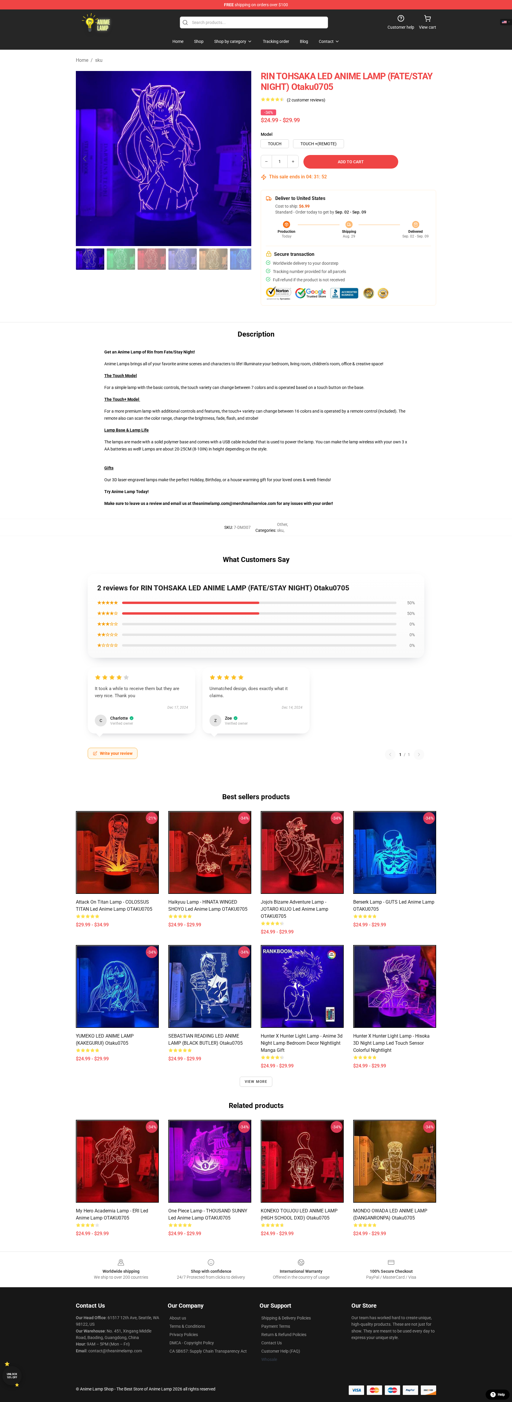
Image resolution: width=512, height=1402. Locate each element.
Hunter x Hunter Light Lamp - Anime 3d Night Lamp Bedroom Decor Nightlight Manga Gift (302, 1043)
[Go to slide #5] (213, 259)
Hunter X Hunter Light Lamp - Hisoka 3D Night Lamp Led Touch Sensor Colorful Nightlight (391, 1043)
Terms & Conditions (187, 1326)
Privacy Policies (183, 1334)
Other (282, 524)
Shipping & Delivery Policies (286, 1318)
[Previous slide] (85, 158)
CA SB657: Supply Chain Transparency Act (208, 1351)
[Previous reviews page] (390, 754)
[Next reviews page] (419, 754)
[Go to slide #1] (90, 259)
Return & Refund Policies (283, 1334)
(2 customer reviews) (306, 100)
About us (177, 1318)
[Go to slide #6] (244, 259)
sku (99, 60)
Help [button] (501, 1395)
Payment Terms (275, 1326)
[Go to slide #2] (121, 259)
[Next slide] (242, 158)
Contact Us (271, 1342)
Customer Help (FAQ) (280, 1351)
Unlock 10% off (12, 1376)
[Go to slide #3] (151, 259)
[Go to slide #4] (182, 259)
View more (256, 1082)
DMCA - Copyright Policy (191, 1342)
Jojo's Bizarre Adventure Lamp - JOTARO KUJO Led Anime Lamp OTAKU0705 (294, 909)
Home (82, 60)
